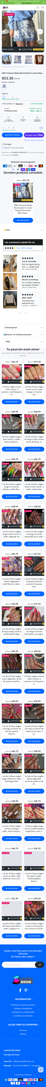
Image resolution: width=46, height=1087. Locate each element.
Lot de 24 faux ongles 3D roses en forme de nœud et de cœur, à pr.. (34, 730)
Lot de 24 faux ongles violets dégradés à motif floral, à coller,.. (11, 581)
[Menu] (42, 7)
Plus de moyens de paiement (34, 140)
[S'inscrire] (39, 965)
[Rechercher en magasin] (37, 7)
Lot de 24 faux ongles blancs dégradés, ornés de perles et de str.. (34, 780)
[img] (10, 248)
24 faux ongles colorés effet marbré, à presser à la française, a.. (34, 680)
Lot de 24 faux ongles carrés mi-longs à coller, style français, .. (11, 828)
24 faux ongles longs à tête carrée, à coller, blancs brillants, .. (11, 439)
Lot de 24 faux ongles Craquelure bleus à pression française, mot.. (34, 583)
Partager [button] (8, 144)
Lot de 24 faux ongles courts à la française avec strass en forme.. (34, 926)
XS (13, 97)
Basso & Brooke (26, 1075)
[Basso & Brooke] (5, 7)
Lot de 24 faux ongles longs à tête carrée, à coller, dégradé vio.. (11, 534)
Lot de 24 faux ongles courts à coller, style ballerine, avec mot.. (11, 876)
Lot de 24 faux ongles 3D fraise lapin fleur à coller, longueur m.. (11, 926)
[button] (2, 2)
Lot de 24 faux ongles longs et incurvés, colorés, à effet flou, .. (11, 486)
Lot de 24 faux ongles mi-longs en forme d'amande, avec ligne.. (34, 631)
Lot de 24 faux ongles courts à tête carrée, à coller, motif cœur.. (34, 486)
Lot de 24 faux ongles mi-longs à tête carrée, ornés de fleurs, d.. (34, 439)
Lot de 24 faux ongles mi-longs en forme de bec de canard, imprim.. (11, 730)
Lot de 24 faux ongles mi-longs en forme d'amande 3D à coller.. (34, 534)
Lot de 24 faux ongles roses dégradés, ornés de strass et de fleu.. (11, 679)
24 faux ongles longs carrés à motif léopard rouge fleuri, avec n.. (34, 828)
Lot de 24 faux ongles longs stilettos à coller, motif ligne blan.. (12, 778)
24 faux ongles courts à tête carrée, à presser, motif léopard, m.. (12, 391)
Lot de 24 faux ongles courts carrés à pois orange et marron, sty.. (34, 391)
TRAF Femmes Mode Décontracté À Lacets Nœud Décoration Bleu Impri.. (23, 209)
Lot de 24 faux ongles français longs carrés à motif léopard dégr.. (11, 631)
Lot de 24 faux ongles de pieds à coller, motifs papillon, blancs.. (34, 877)
